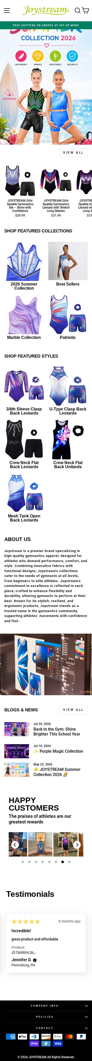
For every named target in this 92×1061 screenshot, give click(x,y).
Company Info (45, 1005)
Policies (44, 1016)
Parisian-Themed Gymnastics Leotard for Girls (28, 844)
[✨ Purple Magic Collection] (16, 751)
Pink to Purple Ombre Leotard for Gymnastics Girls (54, 844)
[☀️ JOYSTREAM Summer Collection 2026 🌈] (16, 770)
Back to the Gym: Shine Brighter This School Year (56, 731)
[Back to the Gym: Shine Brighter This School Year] (16, 729)
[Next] (77, 845)
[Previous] (15, 845)
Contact (45, 1028)
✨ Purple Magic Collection (58, 751)
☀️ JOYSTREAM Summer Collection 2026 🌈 (56, 772)
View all (73, 152)
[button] (35, 960)
